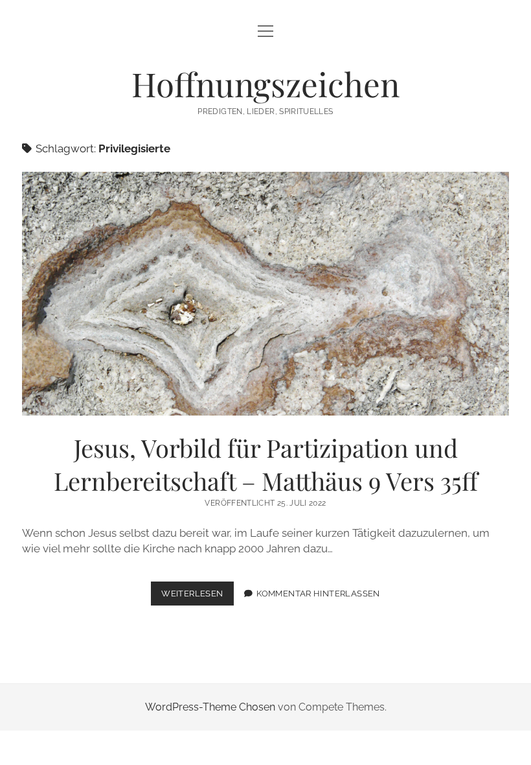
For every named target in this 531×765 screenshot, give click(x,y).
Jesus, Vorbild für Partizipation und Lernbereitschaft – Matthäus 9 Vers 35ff (265, 294)
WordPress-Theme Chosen (210, 707)
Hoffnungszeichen (265, 84)
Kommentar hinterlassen (317, 593)
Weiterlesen (197, 597)
